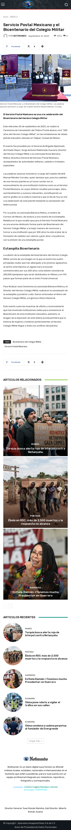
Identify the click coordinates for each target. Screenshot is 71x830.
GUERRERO (35, 588)
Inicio (5, 16)
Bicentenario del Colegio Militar (27, 342)
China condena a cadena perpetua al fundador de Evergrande (45, 727)
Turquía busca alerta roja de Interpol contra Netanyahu (35, 450)
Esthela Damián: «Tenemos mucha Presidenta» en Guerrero (36, 593)
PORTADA (35, 516)
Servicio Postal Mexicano (16, 346)
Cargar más (34, 741)
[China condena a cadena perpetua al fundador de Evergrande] (13, 725)
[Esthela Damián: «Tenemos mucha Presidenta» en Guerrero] (35, 564)
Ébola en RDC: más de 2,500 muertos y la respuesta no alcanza (35, 522)
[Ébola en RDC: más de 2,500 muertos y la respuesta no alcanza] (35, 492)
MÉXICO (14, 16)
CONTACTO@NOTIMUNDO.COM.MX (41, 787)
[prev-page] (5, 606)
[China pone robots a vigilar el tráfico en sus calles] (13, 702)
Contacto (18, 787)
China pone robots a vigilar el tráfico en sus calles (42, 704)
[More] (42, 46)
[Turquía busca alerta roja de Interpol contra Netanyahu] (35, 420)
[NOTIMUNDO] (6, 36)
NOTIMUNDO (19, 36)
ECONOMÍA (30, 699)
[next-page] (11, 606)
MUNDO (35, 444)
